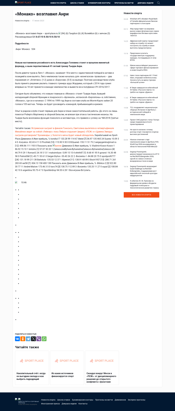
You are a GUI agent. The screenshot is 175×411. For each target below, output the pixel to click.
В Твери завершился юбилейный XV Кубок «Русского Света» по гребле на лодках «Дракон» (144, 90)
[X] (33, 338)
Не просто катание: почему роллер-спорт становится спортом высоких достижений (144, 132)
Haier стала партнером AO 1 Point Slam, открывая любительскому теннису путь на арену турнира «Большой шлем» (143, 78)
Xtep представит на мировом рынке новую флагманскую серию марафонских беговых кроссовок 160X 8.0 (144, 32)
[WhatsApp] (44, 338)
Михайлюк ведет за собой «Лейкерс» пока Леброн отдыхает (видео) (50, 131)
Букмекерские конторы (99, 3)
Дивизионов (120, 400)
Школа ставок (77, 3)
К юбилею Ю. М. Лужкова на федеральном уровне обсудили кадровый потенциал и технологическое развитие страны (144, 184)
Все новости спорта (141, 195)
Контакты (83, 404)
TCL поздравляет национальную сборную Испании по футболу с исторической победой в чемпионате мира (144, 110)
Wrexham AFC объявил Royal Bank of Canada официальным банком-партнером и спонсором (144, 21)
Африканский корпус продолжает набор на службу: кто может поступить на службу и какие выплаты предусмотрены (144, 44)
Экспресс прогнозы (136, 400)
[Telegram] (28, 338)
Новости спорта (58, 3)
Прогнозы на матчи (123, 3)
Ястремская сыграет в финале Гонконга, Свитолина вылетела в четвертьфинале (72, 128)
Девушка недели (145, 3)
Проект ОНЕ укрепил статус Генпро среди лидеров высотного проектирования (144, 122)
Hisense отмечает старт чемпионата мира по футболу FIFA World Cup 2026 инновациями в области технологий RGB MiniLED (144, 143)
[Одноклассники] (22, 338)
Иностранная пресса (50, 404)
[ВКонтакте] (17, 338)
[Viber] (38, 338)
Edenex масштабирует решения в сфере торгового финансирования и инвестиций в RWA (144, 67)
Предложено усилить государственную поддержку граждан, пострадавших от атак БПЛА (143, 56)
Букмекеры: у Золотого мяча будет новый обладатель (66, 135)
